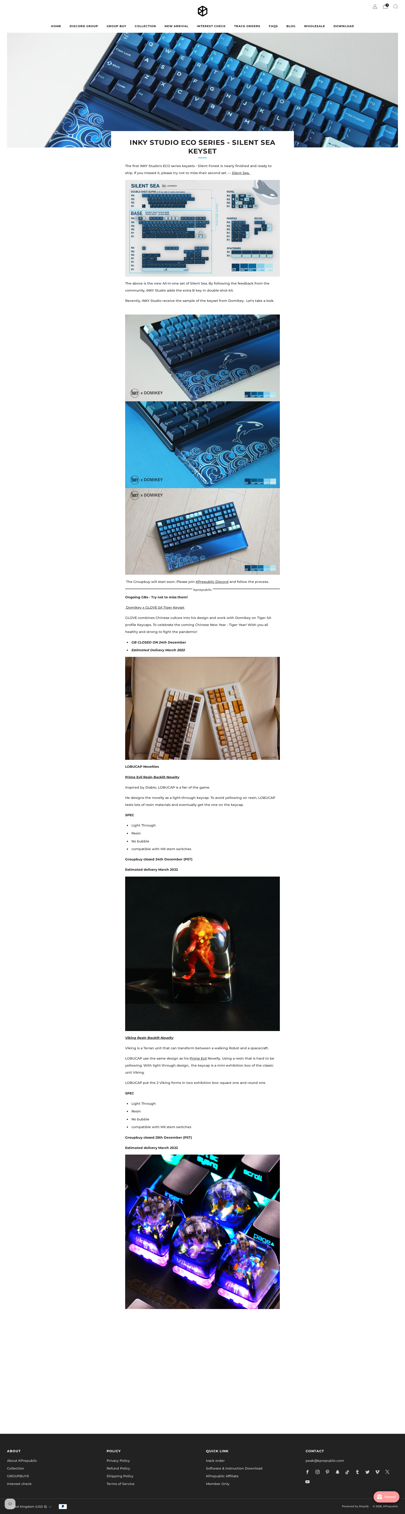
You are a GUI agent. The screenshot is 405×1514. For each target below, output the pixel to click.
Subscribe (259, 1410)
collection (145, 26)
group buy (116, 26)
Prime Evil (198, 1058)
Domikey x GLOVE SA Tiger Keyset (154, 607)
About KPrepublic (22, 1461)
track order (215, 1461)
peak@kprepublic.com (325, 1461)
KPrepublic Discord (212, 582)
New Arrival (176, 26)
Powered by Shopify (355, 1506)
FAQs (273, 26)
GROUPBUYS (18, 1476)
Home (56, 26)
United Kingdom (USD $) (27, 1506)
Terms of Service (121, 1484)
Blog (291, 26)
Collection (15, 1468)
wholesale (314, 26)
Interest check (211, 26)
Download (344, 26)
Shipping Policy (120, 1476)
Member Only (217, 1484)
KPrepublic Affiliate (222, 1476)
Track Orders (247, 26)
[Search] (395, 6)
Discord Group (84, 26)
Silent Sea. (241, 173)
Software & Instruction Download (234, 1468)
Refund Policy (118, 1468)
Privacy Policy (118, 1461)
